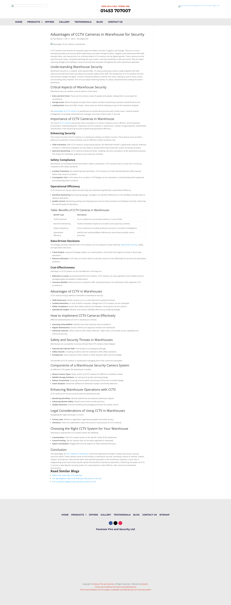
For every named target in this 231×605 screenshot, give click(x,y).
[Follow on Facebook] (111, 523)
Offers (49, 22)
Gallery (64, 22)
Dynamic (144, 584)
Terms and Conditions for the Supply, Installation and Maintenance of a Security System (115, 589)
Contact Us (115, 22)
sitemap (164, 515)
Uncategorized (82, 39)
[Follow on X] (115, 523)
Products (33, 22)
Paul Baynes (58, 39)
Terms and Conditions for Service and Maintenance (115, 587)
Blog (99, 22)
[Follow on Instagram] (120, 523)
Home (18, 22)
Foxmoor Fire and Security (103, 584)
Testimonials (83, 22)
